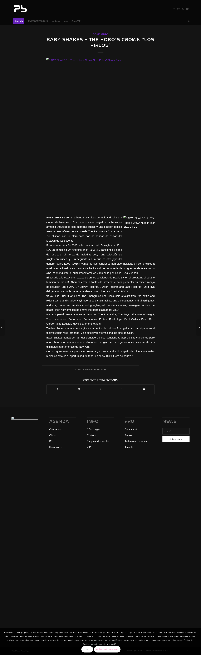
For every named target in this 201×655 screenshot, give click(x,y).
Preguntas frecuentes (98, 441)
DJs (51, 441)
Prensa (128, 435)
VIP (89, 447)
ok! (87, 649)
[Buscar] (188, 21)
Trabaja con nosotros (136, 441)
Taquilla (129, 447)
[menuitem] (18, 21)
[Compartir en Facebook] (57, 389)
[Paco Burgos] (2, 327)
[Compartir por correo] (144, 389)
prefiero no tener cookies (107, 649)
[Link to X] (183, 8)
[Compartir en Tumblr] (122, 389)
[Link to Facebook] (174, 8)
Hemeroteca (55, 447)
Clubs (52, 435)
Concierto (100, 34)
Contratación (131, 429)
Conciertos (55, 429)
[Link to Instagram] (178, 8)
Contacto (91, 435)
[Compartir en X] (79, 389)
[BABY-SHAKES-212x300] (100, 134)
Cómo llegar (93, 429)
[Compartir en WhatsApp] (100, 389)
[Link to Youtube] (187, 8)
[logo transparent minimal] (20, 8)
